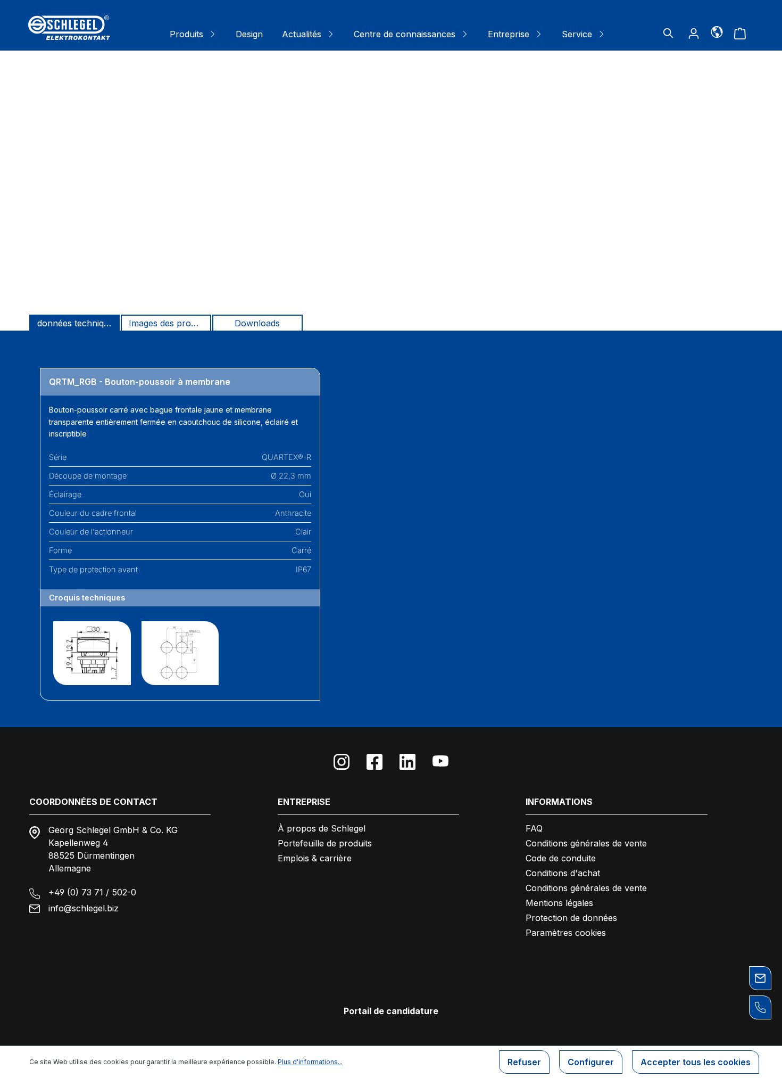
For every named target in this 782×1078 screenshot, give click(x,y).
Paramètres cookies (566, 932)
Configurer (591, 1062)
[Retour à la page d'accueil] (69, 28)
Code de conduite (561, 858)
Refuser (524, 1062)
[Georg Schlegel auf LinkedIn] (407, 762)
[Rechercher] (668, 33)
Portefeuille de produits (325, 843)
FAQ (534, 828)
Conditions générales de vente (586, 843)
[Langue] (716, 31)
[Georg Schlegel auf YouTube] (440, 762)
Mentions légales (559, 903)
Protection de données (571, 917)
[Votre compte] (693, 33)
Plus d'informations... (310, 1062)
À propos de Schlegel (321, 828)
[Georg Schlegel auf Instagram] (341, 762)
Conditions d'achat (563, 873)
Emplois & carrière (315, 858)
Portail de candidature (391, 1011)
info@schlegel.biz (83, 908)
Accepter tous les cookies (695, 1062)
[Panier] (740, 33)
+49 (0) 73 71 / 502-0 (92, 892)
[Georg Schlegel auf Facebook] (374, 762)
